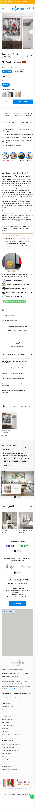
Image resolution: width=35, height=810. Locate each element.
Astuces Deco (6, 732)
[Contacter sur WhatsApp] (32, 796)
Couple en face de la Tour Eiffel (25, 530)
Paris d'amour (6, 430)
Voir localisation (17, 684)
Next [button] (31, 32)
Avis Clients (5, 722)
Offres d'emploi (6, 713)
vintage (18, 220)
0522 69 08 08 (16, 673)
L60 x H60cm (7, 71)
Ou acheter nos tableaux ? (10, 769)
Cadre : (8, 89)
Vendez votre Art (7, 716)
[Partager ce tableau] (31, 55)
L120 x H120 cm (7, 76)
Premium (5, 84)
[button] (31, 523)
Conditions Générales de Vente (11, 744)
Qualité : (7, 81)
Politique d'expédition (8, 747)
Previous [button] (3, 32)
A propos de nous (7, 707)
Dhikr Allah (16, 486)
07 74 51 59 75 (10, 676)
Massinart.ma (14, 794)
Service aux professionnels (10, 763)
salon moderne (18, 213)
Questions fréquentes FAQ (10, 735)
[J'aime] (16, 430)
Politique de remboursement (10, 750)
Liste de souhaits (7, 719)
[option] (17, 31)
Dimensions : (10, 68)
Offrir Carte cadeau (8, 725)
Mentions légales (7, 753)
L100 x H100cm (19, 71)
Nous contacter (6, 766)
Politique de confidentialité (10, 757)
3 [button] (20, 497)
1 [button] (15, 497)
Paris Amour (5, 530)
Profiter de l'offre (18, 2)
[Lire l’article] (9, 546)
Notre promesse (7, 710)
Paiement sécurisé (7, 760)
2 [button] (17, 497)
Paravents (5, 729)
